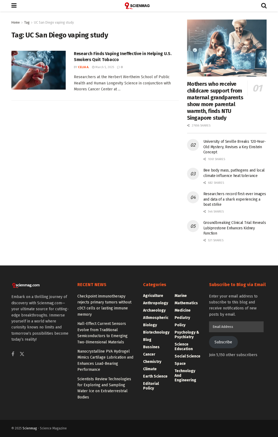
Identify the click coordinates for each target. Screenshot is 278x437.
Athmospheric (155, 317)
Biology (150, 325)
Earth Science (155, 376)
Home (15, 22)
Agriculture (153, 295)
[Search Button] (264, 5)
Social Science (187, 356)
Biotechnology (156, 332)
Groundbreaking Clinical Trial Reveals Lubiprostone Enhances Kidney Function (234, 228)
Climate (150, 369)
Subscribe (223, 342)
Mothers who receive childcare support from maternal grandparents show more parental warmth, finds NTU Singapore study (215, 101)
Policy (180, 325)
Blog (147, 339)
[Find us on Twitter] (22, 354)
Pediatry (182, 317)
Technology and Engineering (185, 375)
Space (180, 363)
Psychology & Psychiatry (187, 334)
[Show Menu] (14, 5)
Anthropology (155, 303)
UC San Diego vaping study (54, 22)
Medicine (183, 310)
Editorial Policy (151, 386)
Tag (27, 22)
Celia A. (83, 67)
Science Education (184, 346)
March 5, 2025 (104, 67)
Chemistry (152, 361)
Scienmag (30, 428)
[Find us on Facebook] (12, 354)
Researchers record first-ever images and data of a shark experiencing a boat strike (234, 199)
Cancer (149, 354)
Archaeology (154, 310)
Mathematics (186, 303)
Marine (181, 295)
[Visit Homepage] (139, 6)
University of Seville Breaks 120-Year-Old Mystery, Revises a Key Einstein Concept (234, 146)
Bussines (151, 347)
